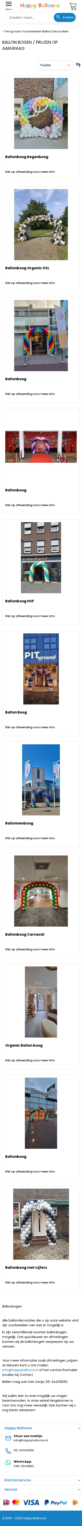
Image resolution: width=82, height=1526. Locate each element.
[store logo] (40, 5)
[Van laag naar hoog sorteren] (78, 65)
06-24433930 (24, 1450)
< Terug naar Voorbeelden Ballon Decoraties (35, 31)
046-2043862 (24, 1466)
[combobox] (41, 17)
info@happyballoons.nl (20, 1370)
